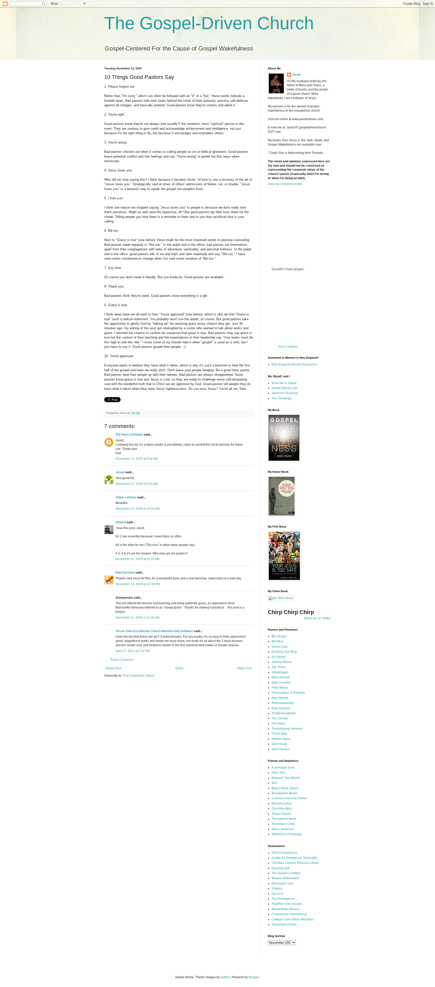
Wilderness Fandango (287, 834)
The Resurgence (283, 899)
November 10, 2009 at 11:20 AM (137, 559)
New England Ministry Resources (294, 364)
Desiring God (281, 868)
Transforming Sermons (287, 728)
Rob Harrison (125, 572)
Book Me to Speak (284, 383)
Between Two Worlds (286, 778)
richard (121, 522)
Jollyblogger (280, 672)
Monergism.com (283, 883)
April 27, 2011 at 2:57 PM (133, 651)
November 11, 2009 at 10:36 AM (137, 617)
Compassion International (289, 914)
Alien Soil (278, 772)
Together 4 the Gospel (287, 904)
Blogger (254, 977)
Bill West (277, 641)
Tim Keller (278, 723)
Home (179, 668)
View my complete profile (285, 184)
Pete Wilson (280, 687)
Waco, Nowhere (283, 829)
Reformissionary (283, 703)
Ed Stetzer (279, 657)
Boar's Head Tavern (285, 788)
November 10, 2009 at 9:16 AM (137, 458)
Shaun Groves (281, 814)
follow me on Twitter (317, 618)
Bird (274, 783)
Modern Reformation (286, 878)
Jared (296, 74)
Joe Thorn (278, 667)
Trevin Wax (279, 733)
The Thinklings (282, 398)
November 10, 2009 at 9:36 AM (137, 484)
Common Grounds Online (289, 798)
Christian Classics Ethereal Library (295, 863)
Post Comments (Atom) (138, 675)
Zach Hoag (279, 744)
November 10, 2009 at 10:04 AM (138, 508)
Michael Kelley (282, 803)
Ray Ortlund (280, 698)
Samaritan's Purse (284, 924)
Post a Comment (122, 660)
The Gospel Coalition (286, 873)
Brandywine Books (284, 793)
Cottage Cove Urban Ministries (293, 919)
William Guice (281, 739)
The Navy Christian (129, 434)
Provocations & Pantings (288, 692)
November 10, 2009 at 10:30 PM (138, 584)
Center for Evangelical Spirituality (294, 858)
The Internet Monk (284, 819)
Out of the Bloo (282, 808)
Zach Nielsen (281, 749)
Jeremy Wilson (282, 662)
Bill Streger (279, 636)
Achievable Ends (283, 767)
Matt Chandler (281, 682)
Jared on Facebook (285, 393)
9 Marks (277, 888)
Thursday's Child (283, 824)
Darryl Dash (280, 646)
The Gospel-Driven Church (209, 23)
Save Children (288, 346)
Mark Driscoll (280, 677)
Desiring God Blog (284, 651)
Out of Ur (278, 894)
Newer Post (113, 668)
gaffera (225, 977)
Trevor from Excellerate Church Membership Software (154, 631)
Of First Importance (284, 853)
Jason (120, 472)
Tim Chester (280, 718)
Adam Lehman (126, 497)
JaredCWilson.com (285, 388)
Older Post (244, 668)
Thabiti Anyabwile (284, 713)
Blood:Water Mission (286, 909)
